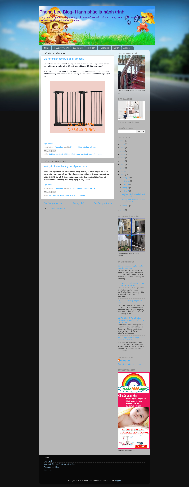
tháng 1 (126, 206)
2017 (122, 164)
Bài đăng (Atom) (58, 208)
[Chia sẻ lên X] (50, 151)
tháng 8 (126, 188)
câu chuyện (104, 48)
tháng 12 (126, 178)
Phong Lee (125, 360)
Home (46, 48)
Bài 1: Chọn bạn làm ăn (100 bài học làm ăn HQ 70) (131, 339)
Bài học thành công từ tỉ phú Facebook (64, 59)
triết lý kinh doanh (77, 195)
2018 (122, 161)
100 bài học (78, 48)
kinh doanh (64, 195)
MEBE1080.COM (61, 48)
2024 (122, 144)
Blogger (118, 480)
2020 (122, 154)
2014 (122, 175)
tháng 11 (126, 181)
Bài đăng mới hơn (53, 203)
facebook (84, 154)
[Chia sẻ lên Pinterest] (54, 151)
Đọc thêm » (48, 144)
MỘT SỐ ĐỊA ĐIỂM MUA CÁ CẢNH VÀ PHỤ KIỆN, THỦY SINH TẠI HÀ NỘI (131, 320)
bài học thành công (72, 154)
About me (48, 470)
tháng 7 (126, 191)
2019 (122, 158)
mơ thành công (95, 154)
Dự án (116, 48)
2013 (122, 210)
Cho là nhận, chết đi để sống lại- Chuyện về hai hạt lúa (131, 284)
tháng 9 (126, 184)
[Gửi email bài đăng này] (45, 151)
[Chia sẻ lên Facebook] (52, 151)
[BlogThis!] (47, 151)
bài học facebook (56, 154)
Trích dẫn (91, 48)
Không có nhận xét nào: (86, 147)
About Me (127, 48)
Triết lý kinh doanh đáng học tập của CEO (65, 166)
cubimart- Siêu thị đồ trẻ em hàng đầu (59, 464)
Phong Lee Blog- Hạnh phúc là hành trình (81, 12)
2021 (122, 151)
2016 (122, 168)
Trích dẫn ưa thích (51, 467)
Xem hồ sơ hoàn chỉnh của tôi (130, 364)
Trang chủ (78, 203)
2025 (122, 141)
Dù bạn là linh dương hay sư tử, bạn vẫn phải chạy (130, 267)
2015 (122, 171)
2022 (122, 148)
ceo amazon (54, 195)
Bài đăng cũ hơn (103, 203)
